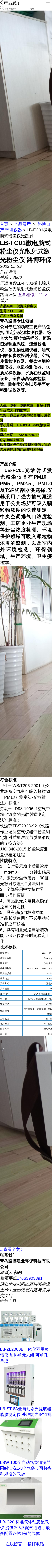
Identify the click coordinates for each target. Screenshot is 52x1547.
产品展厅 (22, 224)
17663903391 (30, 1278)
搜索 (32, 9)
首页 (4, 224)
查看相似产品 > (32, 294)
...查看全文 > (12, 1249)
